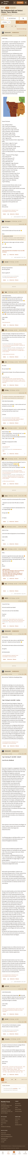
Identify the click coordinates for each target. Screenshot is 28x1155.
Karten (16, 1121)
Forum (2, 7)
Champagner (8, 221)
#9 (25, 458)
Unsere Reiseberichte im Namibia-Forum (10, 210)
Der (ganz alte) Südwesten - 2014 (8, 1068)
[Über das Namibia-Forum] (2, 2)
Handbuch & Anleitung (5, 1126)
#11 (25, 526)
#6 (25, 361)
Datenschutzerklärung (5, 1134)
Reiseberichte (13, 7)
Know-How (17, 1119)
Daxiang (6, 390)
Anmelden (20, 2)
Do (5, 526)
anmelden (15, 1088)
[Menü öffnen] (25, 2)
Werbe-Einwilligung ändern (6, 1136)
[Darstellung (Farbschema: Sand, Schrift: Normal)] (14, 2)
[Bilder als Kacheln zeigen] (23, 18)
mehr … (3, 450)
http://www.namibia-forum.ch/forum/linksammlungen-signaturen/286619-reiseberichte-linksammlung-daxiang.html (13, 419)
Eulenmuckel (8, 32)
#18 (25, 989)
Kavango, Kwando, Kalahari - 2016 (13, 1069)
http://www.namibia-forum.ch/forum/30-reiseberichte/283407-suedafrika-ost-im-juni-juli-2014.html (13, 345)
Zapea (6, 495)
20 (15, 26)
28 (8, 214)
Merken (4, 22)
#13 (25, 583)
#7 (25, 393)
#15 (25, 634)
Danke (4, 214)
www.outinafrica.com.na (12, 277)
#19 (25, 1022)
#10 (25, 495)
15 (8, 746)
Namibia (7, 7)
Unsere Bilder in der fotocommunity (9, 211)
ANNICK (6, 598)
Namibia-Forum (6, 2)
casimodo (7, 986)
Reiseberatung (18, 1111)
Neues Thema (18, 1109)
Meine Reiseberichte (6, 322)
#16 (25, 674)
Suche (16, 1107)
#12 (25, 549)
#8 (25, 428)
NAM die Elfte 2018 (11, 1071)
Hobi (6, 549)
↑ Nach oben (4, 1082)
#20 (25, 1041)
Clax (6, 428)
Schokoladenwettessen (17, 449)
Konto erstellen (4, 1121)
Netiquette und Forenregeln (4, 1139)
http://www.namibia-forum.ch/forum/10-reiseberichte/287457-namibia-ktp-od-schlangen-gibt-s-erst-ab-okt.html (13, 350)
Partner (16, 1122)
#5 (25, 330)
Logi (6, 583)
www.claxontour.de (6, 446)
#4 (25, 292)
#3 (25, 264)
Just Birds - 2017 (6, 1070)
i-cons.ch (23, 1146)
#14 (25, 601)
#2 (25, 224)
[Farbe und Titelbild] (9, 22)
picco (6, 362)
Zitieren (17, 214)
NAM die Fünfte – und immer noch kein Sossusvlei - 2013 (13, 1066)
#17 (25, 753)
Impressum (3, 1132)
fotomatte (7, 1039)
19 (12, 26)
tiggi (6, 292)
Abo (2, 1124)
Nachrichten (3, 1122)
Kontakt (2, 1141)
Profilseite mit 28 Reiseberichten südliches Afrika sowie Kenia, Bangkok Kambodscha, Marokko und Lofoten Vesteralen (13, 1010)
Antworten (21, 22)
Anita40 (6, 262)
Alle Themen (17, 1103)
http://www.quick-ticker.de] (9, 354)
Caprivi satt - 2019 (19, 1071)
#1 (25, 35)
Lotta (6, 330)
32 (8, 979)
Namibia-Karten (18, 1124)
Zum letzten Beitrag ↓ (22, 28)
